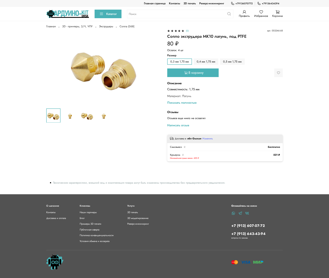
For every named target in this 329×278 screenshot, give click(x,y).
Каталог (111, 14)
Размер (171, 55)
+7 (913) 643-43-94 (248, 233)
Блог (82, 218)
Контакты (174, 3)
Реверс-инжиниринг (211, 3)
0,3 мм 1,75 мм (179, 61)
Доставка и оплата (56, 218)
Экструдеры (106, 26)
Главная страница (155, 3)
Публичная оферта (89, 229)
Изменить (207, 138)
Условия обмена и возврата (94, 241)
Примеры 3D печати (90, 223)
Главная (51, 26)
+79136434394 (270, 3)
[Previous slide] (52, 67)
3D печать (190, 3)
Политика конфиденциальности (97, 235)
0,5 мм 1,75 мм (232, 61)
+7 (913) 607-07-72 (248, 225)
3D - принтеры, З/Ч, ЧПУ (77, 26)
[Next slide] (156, 67)
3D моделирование (137, 218)
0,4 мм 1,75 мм (206, 61)
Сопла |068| (127, 26)
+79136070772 (244, 3)
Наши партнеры (88, 212)
